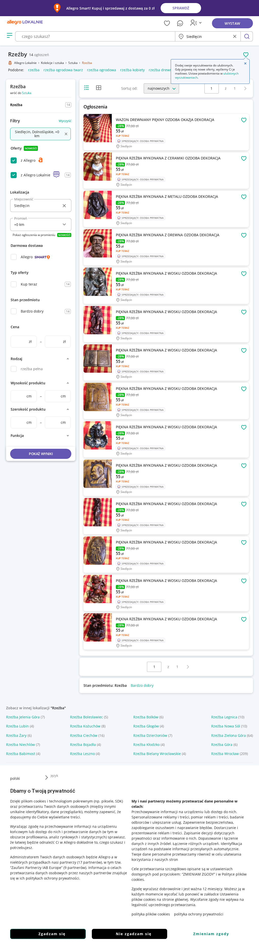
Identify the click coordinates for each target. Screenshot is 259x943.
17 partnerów (89, 862)
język (54, 775)
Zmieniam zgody (211, 933)
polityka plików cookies (151, 914)
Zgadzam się (52, 933)
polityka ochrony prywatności (198, 914)
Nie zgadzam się (134, 933)
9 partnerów (74, 867)
